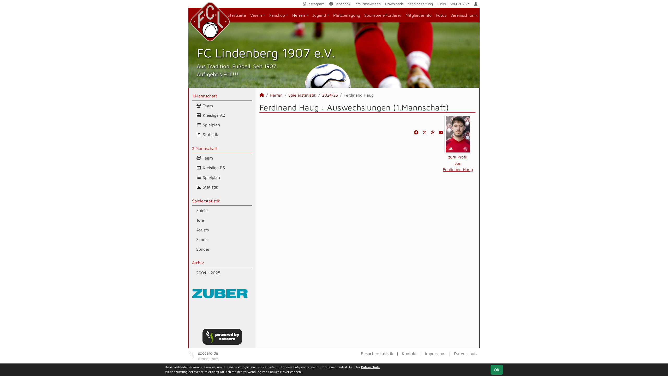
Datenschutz (466, 353)
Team (207, 105)
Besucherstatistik (377, 353)
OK (497, 369)
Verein (256, 15)
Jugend (319, 15)
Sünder (203, 249)
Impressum (435, 353)
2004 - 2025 (208, 272)
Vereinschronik (464, 15)
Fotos (441, 15)
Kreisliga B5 (213, 167)
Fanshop (277, 15)
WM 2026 (458, 4)
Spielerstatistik (206, 200)
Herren (298, 15)
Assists (202, 229)
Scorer (202, 239)
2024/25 (330, 95)
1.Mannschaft (204, 95)
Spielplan (210, 124)
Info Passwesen (368, 4)
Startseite (237, 15)
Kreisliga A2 (213, 115)
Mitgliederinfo (418, 15)
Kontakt (409, 353)
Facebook (341, 4)
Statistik (209, 134)
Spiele (202, 210)
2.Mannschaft (205, 148)
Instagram (316, 4)
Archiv (198, 262)
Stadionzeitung (420, 4)
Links (441, 4)
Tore (200, 220)
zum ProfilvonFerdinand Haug (458, 163)
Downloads (394, 4)
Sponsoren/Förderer (382, 15)
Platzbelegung (346, 15)
